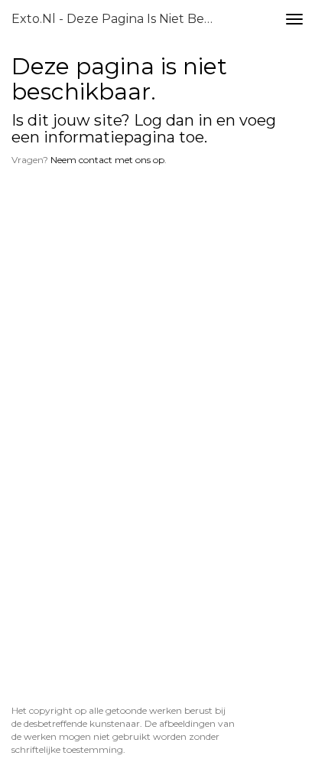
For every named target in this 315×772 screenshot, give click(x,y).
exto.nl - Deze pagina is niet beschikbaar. (120, 18)
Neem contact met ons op (107, 159)
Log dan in (173, 120)
